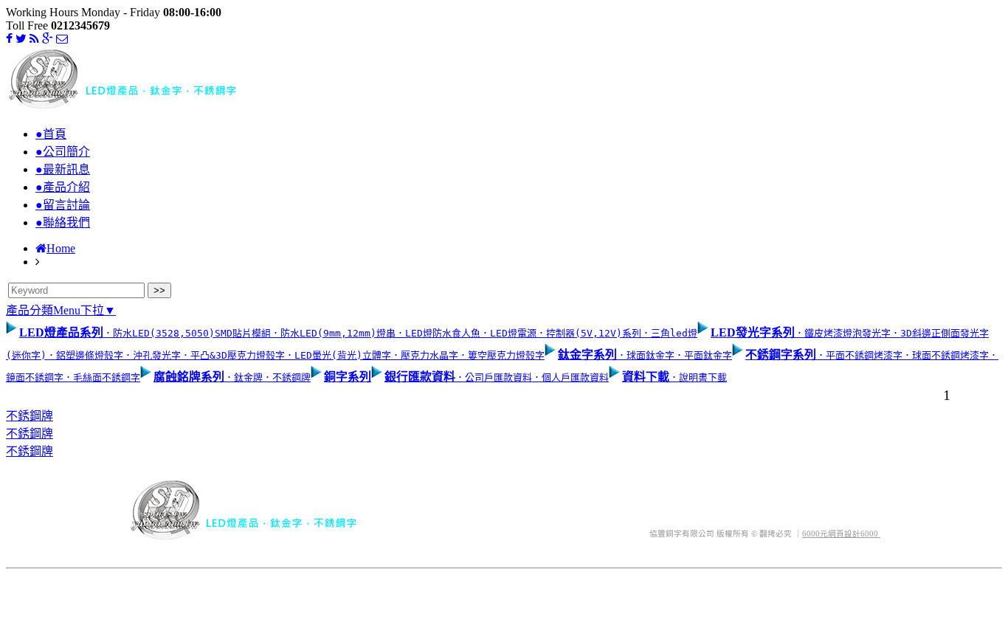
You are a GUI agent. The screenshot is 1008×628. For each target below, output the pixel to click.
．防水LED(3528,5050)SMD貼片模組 (187, 333)
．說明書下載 (698, 377)
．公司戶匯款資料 (493, 377)
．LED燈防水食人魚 (438, 333)
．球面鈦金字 (645, 355)
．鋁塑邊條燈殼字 (84, 355)
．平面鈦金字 (703, 355)
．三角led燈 (669, 333)
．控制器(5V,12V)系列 (588, 333)
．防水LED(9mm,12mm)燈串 (333, 333)
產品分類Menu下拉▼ (61, 310)
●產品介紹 (62, 187)
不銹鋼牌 (29, 416)
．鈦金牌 (243, 377)
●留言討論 (62, 205)
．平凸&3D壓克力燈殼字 (233, 355)
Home (60, 248)
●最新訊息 (62, 169)
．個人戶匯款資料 (570, 377)
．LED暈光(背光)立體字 (338, 355)
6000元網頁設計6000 (841, 534)
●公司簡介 (62, 151)
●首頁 (50, 134)
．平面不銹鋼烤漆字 (859, 355)
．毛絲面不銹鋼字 (101, 377)
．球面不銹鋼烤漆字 (945, 355)
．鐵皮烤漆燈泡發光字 (843, 333)
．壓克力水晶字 (424, 355)
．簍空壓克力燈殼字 (501, 355)
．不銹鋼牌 (287, 377)
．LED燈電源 (508, 333)
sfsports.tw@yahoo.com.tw (729, 485)
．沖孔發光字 (152, 355)
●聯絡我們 (62, 222)
